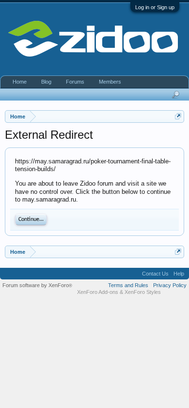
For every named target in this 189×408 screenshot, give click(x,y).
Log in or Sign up (154, 7)
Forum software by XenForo (37, 285)
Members (110, 82)
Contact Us (155, 274)
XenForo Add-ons (97, 292)
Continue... (31, 219)
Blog (46, 82)
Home (20, 82)
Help (178, 274)
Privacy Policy (170, 285)
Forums (75, 82)
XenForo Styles (143, 292)
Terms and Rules (128, 285)
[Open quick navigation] (178, 116)
